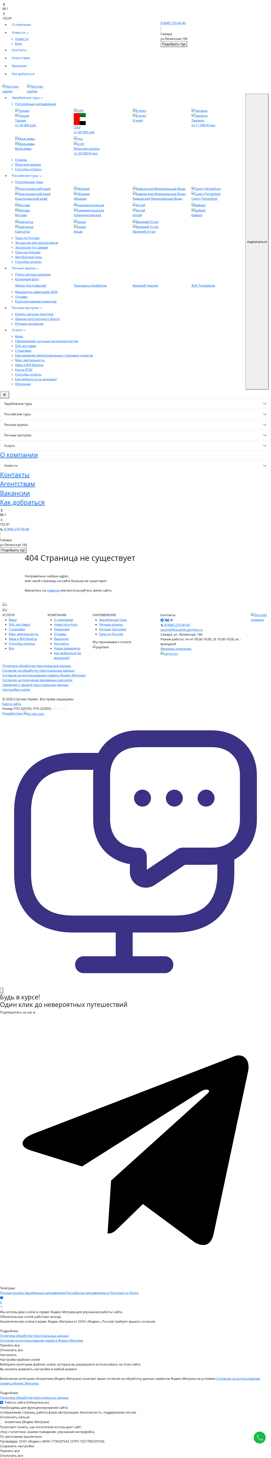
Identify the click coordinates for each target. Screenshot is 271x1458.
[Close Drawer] (4, 394)
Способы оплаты (28, 169)
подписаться (257, 242)
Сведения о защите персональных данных (35, 685)
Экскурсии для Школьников (36, 243)
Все (11, 648)
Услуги (17, 330)
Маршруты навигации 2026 (36, 292)
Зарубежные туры (26, 97)
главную (53, 590)
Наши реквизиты (67, 648)
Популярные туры (29, 182)
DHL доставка (25, 346)
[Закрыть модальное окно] (1, 990)
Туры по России (27, 238)
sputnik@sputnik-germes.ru (181, 629)
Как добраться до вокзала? (36, 379)
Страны (21, 160)
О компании (21, 24)
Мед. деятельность (30, 360)
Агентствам (21, 58)
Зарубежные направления (45, 1293)
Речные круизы (24, 268)
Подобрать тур (173, 44)
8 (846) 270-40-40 (173, 23)
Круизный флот (27, 279)
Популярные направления (35, 104)
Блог (18, 43)
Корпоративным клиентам (36, 301)
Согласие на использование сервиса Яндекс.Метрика (44, 675)
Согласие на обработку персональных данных (38, 670)
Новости (19, 32)
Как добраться (23, 74)
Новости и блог (66, 624)
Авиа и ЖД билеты (29, 365)
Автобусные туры (28, 257)
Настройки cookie (16, 689)
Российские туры (25, 175)
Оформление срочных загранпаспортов (46, 341)
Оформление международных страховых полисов (54, 355)
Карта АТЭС (24, 370)
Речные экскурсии (29, 323)
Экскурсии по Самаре (31, 247)
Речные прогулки (26, 308)
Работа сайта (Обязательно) (27, 1402)
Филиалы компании (175, 649)
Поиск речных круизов (32, 274)
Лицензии (61, 629)
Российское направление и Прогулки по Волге (102, 1293)
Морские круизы (28, 164)
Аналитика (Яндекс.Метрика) (27, 1422)
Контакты (19, 50)
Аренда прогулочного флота (37, 319)
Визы (19, 336)
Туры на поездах (27, 252)
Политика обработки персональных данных (36, 666)
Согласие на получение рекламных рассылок (37, 680)
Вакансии (19, 66)
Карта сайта (11, 704)
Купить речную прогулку (34, 314)
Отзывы (21, 296)
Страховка (23, 350)
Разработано (13, 713)
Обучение (23, 384)
